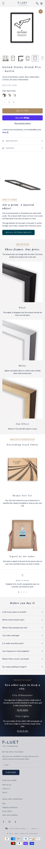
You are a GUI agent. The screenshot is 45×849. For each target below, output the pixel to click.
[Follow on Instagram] (9, 822)
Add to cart (22, 111)
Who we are (6, 785)
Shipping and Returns (10, 807)
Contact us (6, 789)
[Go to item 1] (5, 58)
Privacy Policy (7, 811)
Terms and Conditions (10, 815)
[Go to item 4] (27, 58)
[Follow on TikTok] (15, 822)
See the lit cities (22, 731)
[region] (22, 581)
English (34, 828)
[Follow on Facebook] (3, 822)
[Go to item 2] (13, 58)
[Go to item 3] (20, 58)
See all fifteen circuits (18, 232)
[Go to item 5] (35, 58)
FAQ (3, 804)
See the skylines (22, 710)
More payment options (22, 123)
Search (4, 792)
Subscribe (11, 772)
